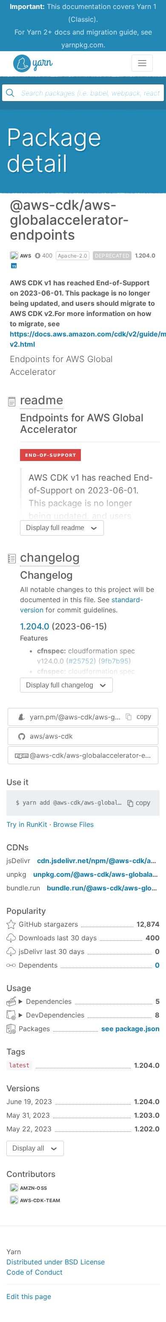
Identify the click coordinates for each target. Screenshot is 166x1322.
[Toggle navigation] (142, 63)
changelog (50, 557)
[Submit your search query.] (10, 93)
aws (25, 256)
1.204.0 (34, 626)
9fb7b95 (115, 661)
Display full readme (55, 527)
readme (41, 400)
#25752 (81, 661)
